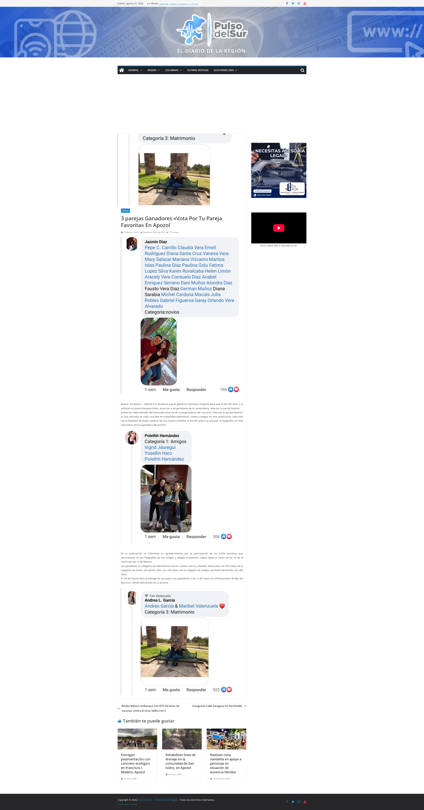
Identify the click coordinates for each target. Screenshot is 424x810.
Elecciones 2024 (224, 70)
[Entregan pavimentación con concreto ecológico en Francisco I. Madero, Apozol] (137, 731)
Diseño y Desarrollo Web (127, 804)
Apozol (125, 210)
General (133, 70)
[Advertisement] (212, 109)
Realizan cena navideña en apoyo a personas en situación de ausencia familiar (225, 763)
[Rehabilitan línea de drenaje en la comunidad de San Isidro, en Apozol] (182, 731)
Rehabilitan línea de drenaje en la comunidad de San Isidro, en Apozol (180, 761)
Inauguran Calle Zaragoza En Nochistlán (217, 706)
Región (152, 70)
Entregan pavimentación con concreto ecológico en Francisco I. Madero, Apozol (135, 763)
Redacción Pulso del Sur (154, 232)
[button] (140, 70)
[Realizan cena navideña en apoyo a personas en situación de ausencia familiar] (226, 731)
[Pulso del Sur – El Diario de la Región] (212, 9)
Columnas (171, 70)
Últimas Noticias (198, 70)
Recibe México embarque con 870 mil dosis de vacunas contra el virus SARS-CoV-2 (150, 708)
